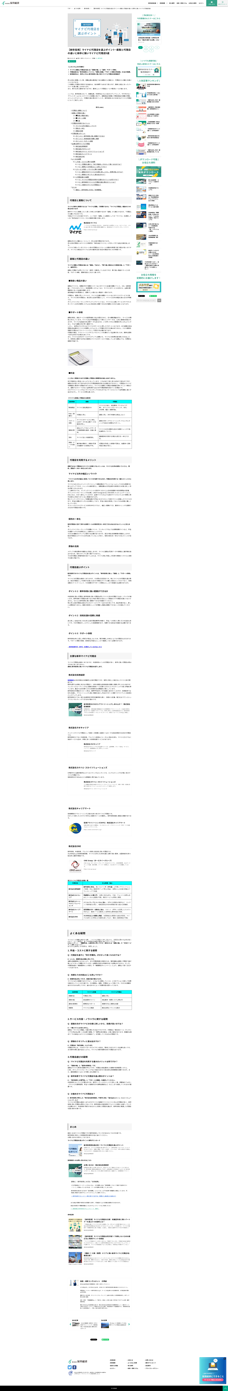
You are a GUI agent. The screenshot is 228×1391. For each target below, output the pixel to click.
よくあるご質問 (132, 1363)
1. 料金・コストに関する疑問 (85, 162)
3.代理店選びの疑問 (82, 177)
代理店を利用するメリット (81, 123)
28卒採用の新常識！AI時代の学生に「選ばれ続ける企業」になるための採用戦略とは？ (149, 39)
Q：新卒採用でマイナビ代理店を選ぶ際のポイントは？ (97, 182)
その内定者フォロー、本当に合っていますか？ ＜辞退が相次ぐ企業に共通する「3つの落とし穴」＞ (152, 265)
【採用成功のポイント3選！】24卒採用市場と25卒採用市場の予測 (153, 144)
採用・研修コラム (182, 3)
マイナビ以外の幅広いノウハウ (86, 126)
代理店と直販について (79, 110)
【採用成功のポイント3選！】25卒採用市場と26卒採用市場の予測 (153, 129)
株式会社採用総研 (82, 146)
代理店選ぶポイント (79, 133)
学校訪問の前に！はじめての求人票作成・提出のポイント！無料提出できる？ (153, 94)
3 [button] (151, 47)
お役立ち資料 (192, 3)
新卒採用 (86, 8)
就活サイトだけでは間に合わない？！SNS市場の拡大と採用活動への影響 (153, 254)
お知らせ (130, 1360)
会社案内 (148, 1365)
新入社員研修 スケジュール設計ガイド (153, 181)
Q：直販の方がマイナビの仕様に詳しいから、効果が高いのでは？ (101, 172)
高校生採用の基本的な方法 (153, 85)
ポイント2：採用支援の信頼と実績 (87, 139)
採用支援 (112, 1360)
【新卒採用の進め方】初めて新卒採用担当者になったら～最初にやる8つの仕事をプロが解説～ (153, 137)
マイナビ (72, 61)
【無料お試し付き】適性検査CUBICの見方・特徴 (153, 101)
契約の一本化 (80, 128)
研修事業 (162, 3)
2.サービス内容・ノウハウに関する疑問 (89, 169)
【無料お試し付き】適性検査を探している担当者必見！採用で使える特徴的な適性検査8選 (153, 151)
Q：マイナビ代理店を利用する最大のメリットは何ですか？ (99, 179)
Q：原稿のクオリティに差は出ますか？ (92, 174)
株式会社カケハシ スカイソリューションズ (90, 151)
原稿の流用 (79, 131)
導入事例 (171, 3)
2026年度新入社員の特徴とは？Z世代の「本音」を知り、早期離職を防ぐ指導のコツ (153, 115)
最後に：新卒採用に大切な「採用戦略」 (89, 190)
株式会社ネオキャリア (83, 149)
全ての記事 (77, 8)
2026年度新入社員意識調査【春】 (153, 236)
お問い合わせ (211, 4)
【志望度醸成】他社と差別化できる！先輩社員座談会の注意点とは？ (153, 122)
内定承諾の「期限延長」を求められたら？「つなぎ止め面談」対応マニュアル (153, 216)
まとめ (74, 187)
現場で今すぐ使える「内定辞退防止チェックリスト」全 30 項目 (153, 198)
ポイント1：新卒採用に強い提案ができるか (90, 136)
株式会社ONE (80, 156)
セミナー (201, 3)
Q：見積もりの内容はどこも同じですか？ (93, 167)
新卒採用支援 (152, 3)
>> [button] (151, 50)
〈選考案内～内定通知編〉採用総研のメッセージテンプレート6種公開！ (153, 108)
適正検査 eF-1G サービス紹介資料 (153, 206)
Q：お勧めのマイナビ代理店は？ (90, 185)
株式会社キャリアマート (84, 154)
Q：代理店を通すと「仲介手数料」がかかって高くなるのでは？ (100, 164)
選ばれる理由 (114, 1365)
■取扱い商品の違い (82, 115)
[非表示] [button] (101, 107)
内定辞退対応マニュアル (153, 189)
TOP (69, 8)
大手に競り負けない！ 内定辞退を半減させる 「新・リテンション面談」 (153, 227)
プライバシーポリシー (151, 1368)
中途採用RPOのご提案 (153, 244)
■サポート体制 (81, 118)
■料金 (78, 121)
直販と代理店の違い (79, 113)
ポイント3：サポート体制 (84, 141)
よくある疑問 (76, 159)
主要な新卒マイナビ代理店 (81, 144)
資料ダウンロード (222, 4)
